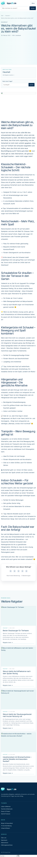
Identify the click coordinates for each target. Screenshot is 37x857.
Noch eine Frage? (7, 81)
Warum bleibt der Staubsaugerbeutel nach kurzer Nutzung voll (17, 715)
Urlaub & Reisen (5, 828)
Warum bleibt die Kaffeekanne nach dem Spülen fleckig (16, 672)
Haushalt (7, 15)
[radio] (10, 571)
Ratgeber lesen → (8, 642)
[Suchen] (18, 856)
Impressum (4, 840)
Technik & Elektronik (6, 809)
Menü (33, 3)
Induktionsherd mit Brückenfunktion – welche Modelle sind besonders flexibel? (17, 759)
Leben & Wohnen (6, 806)
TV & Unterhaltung (6, 825)
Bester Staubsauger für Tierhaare (16, 631)
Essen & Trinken (5, 811)
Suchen (33, 8)
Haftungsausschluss (6, 845)
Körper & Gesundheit (7, 823)
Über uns (3, 837)
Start (2, 15)
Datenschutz (4, 842)
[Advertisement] (18, 48)
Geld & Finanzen (5, 814)
